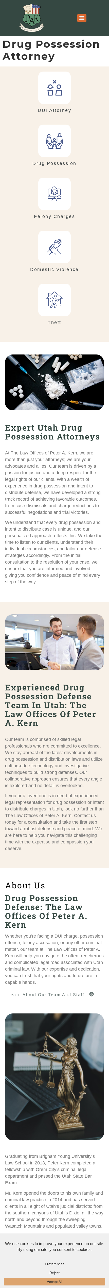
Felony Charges (54, 216)
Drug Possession (54, 163)
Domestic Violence (54, 269)
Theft (54, 322)
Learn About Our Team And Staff (46, 995)
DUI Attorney (54, 110)
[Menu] (81, 18)
